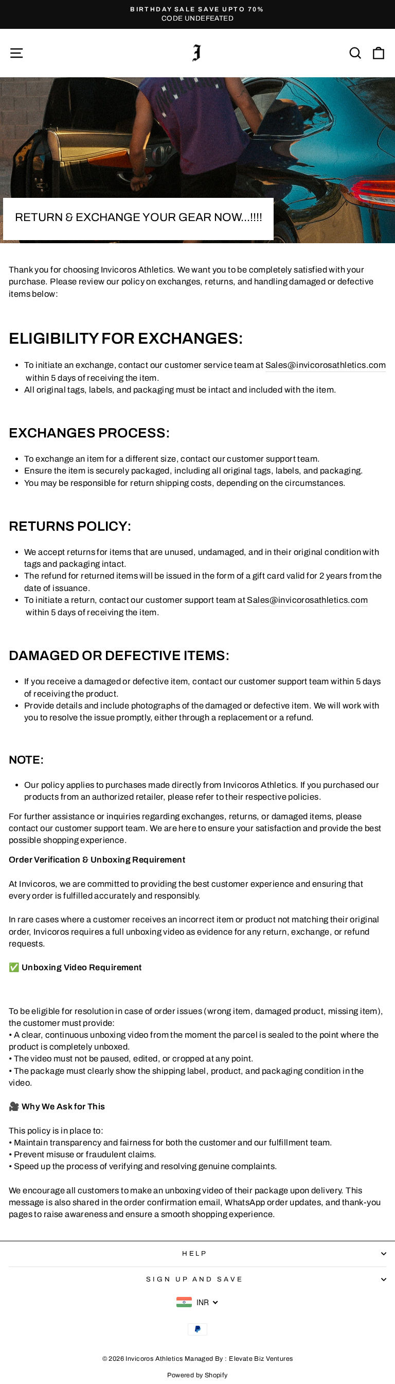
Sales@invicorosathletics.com (325, 364)
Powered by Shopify (197, 1375)
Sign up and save (195, 1279)
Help (195, 1253)
